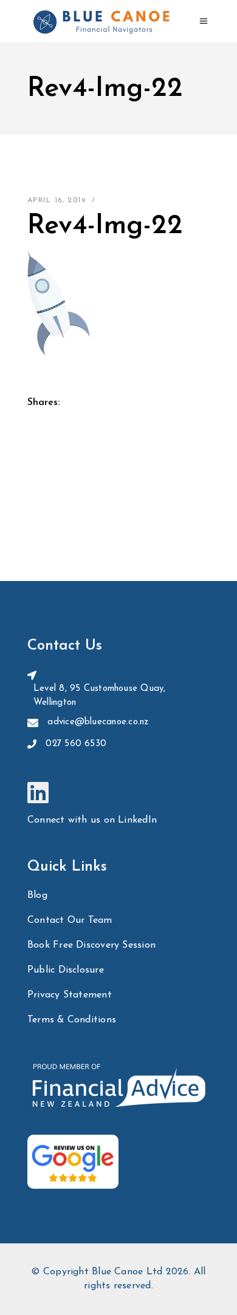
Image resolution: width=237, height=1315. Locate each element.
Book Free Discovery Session (91, 945)
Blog (37, 895)
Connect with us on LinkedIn (92, 820)
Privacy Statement (69, 995)
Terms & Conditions (71, 1020)
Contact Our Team (69, 920)
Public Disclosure (65, 970)
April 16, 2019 (56, 200)
